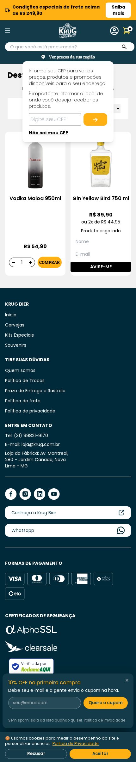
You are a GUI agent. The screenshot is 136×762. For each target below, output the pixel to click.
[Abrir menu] (15, 30)
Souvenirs (15, 345)
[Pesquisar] (124, 47)
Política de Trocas (25, 380)
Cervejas (14, 325)
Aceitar (100, 754)
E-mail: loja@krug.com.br (32, 444)
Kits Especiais (19, 335)
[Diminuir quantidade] (13, 262)
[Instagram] (25, 494)
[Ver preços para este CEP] (95, 119)
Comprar (49, 262)
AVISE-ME (101, 267)
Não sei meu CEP (48, 133)
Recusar (36, 754)
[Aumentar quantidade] (30, 262)
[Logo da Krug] (68, 31)
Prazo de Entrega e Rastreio (35, 390)
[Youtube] (54, 494)
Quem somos (20, 370)
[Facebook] (11, 494)
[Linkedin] (40, 494)
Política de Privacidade (104, 720)
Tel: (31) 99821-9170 (26, 435)
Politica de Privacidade (76, 743)
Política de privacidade (30, 411)
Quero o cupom (106, 703)
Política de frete (22, 401)
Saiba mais (118, 10)
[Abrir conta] (114, 30)
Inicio (10, 315)
